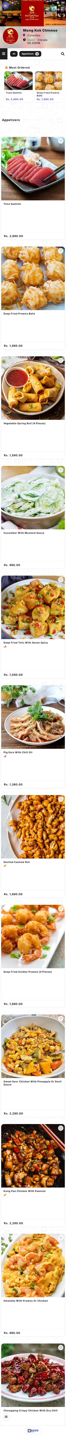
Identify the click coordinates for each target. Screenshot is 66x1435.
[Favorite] (60, 141)
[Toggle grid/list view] (6, 1416)
